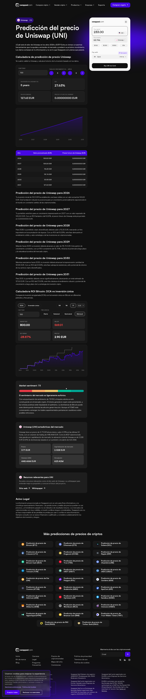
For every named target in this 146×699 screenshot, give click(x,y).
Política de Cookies (29, 687)
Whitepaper (37, 488)
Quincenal (68, 314)
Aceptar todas (12, 692)
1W (59, 305)
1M (66, 305)
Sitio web (23, 488)
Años (70, 69)
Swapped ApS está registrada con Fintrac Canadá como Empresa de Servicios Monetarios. (83, 683)
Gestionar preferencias (13, 687)
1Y (73, 305)
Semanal (56, 314)
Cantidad (21, 68)
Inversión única (33, 305)
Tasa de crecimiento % (57, 69)
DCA (21, 305)
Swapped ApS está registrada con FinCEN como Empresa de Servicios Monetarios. (114, 676)
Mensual (80, 314)
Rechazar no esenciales (31, 692)
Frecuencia (45, 310)
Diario (46, 314)
